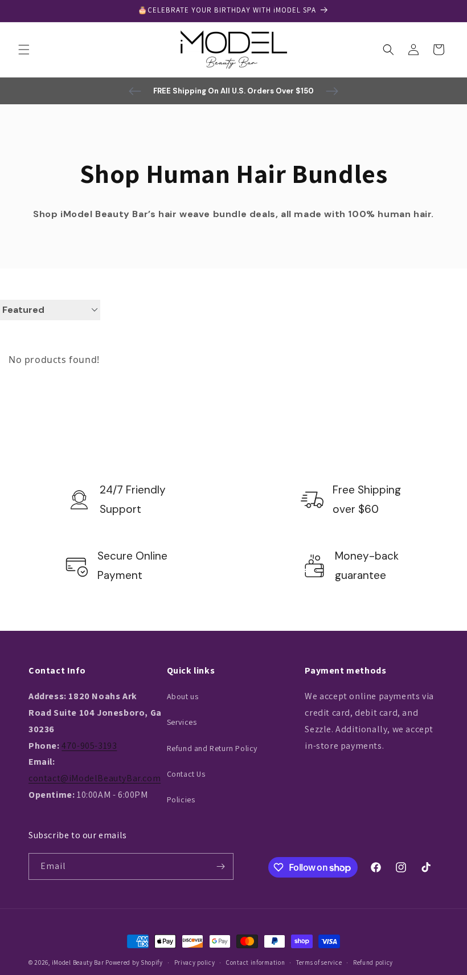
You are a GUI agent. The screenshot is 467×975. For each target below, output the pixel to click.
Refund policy (373, 962)
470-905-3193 (89, 746)
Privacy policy (194, 962)
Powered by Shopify (134, 962)
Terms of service (319, 962)
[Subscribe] (220, 866)
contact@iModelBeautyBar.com (94, 778)
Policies (181, 799)
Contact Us (186, 774)
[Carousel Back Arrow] (135, 91)
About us (183, 696)
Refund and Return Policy (212, 748)
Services (182, 722)
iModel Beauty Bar (78, 962)
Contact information (255, 962)
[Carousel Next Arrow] (332, 91)
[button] (23, 49)
